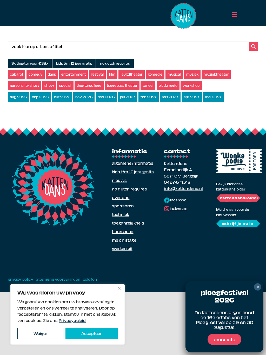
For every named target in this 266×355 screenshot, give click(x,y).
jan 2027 (128, 97)
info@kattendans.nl (183, 188)
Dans (52, 74)
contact (177, 150)
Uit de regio (168, 85)
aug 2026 (18, 97)
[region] (67, 314)
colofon (90, 279)
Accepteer (91, 333)
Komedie (155, 74)
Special (65, 85)
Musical (174, 74)
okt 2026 (62, 97)
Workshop (191, 85)
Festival (97, 74)
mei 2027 (213, 97)
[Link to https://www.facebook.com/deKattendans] (167, 200)
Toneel (148, 85)
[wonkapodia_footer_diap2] (239, 150)
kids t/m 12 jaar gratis (74, 63)
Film (112, 74)
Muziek (192, 74)
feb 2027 (149, 97)
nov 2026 (83, 97)
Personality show (24, 85)
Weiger (40, 333)
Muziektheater (216, 74)
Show (49, 85)
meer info (224, 339)
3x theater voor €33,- (29, 63)
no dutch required (115, 63)
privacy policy (20, 279)
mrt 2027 (170, 97)
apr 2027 (192, 97)
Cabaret (16, 74)
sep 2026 (40, 97)
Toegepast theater (122, 85)
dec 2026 (106, 97)
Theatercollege (89, 85)
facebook (178, 200)
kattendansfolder (239, 198)
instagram (178, 208)
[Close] (119, 288)
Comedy (36, 74)
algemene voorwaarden (58, 279)
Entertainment (73, 74)
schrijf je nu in (238, 223)
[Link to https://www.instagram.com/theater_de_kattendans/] (166, 209)
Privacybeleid (72, 320)
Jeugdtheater (131, 74)
